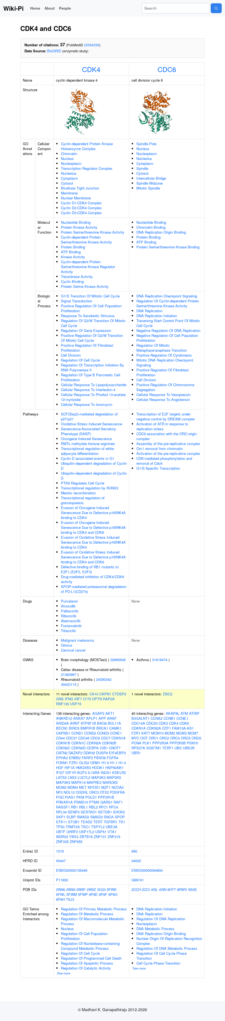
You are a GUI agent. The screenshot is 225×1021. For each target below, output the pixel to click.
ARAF (112, 718)
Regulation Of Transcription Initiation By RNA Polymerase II (92, 367)
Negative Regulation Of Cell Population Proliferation (167, 338)
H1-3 (122, 762)
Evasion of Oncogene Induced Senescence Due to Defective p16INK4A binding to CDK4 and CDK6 (93, 527)
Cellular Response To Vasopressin (163, 394)
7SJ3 (70, 899)
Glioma (66, 645)
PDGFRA (117, 792)
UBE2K (189, 747)
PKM (80, 797)
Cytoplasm (69, 178)
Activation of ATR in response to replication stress (162, 426)
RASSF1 (63, 807)
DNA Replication (149, 310)
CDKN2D (78, 747)
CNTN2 (62, 752)
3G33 (101, 889)
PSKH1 (193, 742)
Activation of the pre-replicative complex (168, 453)
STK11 (61, 821)
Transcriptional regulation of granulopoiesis (83, 500)
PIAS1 (70, 797)
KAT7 (145, 733)
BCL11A (114, 723)
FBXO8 (100, 757)
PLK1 (146, 742)
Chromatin (69, 153)
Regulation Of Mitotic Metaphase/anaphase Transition (161, 348)
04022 (136, 860)
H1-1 (113, 762)
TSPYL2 (98, 826)
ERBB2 (75, 757)
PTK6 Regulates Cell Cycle (82, 483)
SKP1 (60, 816)
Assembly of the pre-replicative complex (168, 443)
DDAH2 (89, 752)
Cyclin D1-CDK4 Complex (81, 202)
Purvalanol (69, 601)
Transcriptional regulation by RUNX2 (89, 488)
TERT (98, 821)
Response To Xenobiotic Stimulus (88, 315)
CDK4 (91, 69)
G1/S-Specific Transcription (158, 468)
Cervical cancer (73, 650)
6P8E (93, 894)
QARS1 (106, 802)
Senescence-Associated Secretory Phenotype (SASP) (88, 431)
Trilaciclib (68, 630)
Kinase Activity (73, 256)
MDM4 (73, 787)
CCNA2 (156, 718)
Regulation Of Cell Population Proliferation (84, 936)
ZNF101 (100, 836)
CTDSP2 (119, 693)
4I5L (154, 889)
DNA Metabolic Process (155, 928)
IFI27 (60, 772)
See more (63, 973)
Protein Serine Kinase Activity (85, 286)
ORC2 (164, 738)
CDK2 (163, 723)
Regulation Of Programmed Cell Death (91, 958)
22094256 (91, 44)
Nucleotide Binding (76, 222)
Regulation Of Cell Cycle (80, 360)
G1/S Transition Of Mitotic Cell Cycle (90, 296)
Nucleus (67, 158)
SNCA (109, 816)
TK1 (122, 821)
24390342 (103, 679)
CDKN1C (78, 742)
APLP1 (91, 718)
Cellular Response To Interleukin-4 (88, 389)
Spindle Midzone (149, 183)
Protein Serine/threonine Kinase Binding (167, 246)
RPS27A (138, 747)
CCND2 (90, 733)
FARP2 (87, 757)
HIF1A (69, 767)
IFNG (69, 698)
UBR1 (136, 752)
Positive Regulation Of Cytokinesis (164, 355)
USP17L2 (86, 831)
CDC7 (105, 738)
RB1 (74, 807)
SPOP (120, 816)
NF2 (59, 792)
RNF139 (62, 703)
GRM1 (95, 762)
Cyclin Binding (72, 281)
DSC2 (167, 693)
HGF (59, 767)
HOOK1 (98, 767)
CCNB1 (169, 718)
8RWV (182, 889)
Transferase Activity (77, 276)
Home (35, 8)
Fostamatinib (71, 625)
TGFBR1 (110, 821)
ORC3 (94, 792)
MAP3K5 (63, 782)
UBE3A (111, 826)
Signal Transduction (76, 300)
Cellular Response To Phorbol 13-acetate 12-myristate (93, 397)
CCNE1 (116, 733)
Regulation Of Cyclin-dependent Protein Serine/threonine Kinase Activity (167, 303)
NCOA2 (118, 787)
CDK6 (184, 723)
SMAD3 (96, 816)
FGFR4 (112, 757)
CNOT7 (114, 747)
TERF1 (167, 747)
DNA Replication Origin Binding (161, 232)
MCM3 (181, 733)
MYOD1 (94, 787)
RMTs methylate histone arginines (88, 443)
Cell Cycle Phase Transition (158, 963)
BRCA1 (102, 728)
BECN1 (62, 728)
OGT (144, 738)
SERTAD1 (89, 811)
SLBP (71, 816)
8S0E (192, 889)
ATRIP (194, 713)
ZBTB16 (86, 836)
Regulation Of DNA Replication (160, 918)
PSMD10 (81, 802)
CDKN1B (63, 742)
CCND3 (103, 733)
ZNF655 (76, 841)
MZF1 (106, 787)
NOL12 (69, 792)
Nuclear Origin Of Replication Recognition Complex (169, 941)
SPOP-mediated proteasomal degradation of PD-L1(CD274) (93, 589)
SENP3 (74, 811)
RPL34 (61, 811)
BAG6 (102, 723)
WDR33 (62, 836)
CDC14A (138, 723)
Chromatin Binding (150, 227)
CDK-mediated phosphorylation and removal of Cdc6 (164, 461)
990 (134, 851)
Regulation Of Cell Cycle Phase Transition (161, 956)
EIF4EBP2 (117, 752)
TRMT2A (73, 826)
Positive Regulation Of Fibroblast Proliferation (87, 348)
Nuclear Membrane (76, 197)
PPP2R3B (178, 742)
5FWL (60, 894)
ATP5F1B (88, 723)
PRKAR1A (64, 802)
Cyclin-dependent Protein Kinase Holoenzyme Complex (87, 146)
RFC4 (113, 807)
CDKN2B (109, 742)
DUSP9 (102, 752)
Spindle (142, 168)
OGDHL (82, 792)
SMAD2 (83, 816)
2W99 (70, 889)
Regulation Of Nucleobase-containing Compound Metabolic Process (90, 946)
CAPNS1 (63, 733)
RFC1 (103, 807)
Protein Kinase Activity (79, 227)
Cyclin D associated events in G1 (87, 458)
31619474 (159, 659)
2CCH (136, 889)
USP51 (100, 831)
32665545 (118, 659)
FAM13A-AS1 (183, 728)
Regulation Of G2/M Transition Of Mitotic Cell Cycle (93, 323)
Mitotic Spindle (148, 188)
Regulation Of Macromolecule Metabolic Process (92, 921)
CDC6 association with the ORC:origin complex (166, 436)
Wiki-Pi (13, 8)
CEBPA (93, 747)
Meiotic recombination (78, 492)
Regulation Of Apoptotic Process (87, 963)
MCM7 (193, 733)
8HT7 (171, 889)
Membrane (69, 193)
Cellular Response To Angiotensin (163, 399)
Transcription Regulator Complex (87, 168)
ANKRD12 (64, 718)
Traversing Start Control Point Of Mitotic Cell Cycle (168, 323)
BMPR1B (87, 728)
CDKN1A (118, 738)
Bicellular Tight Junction (80, 188)
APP (102, 718)
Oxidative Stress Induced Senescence (91, 423)
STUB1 (74, 821)
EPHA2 (62, 757)
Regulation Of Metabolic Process (87, 913)
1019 (60, 851)
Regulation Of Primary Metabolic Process (94, 908)
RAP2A (109, 698)
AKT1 (109, 713)
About (49, 8)
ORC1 (153, 738)
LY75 (87, 698)
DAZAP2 (75, 752)
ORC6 (196, 738)
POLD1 (91, 797)
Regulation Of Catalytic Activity (86, 968)
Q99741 (137, 879)
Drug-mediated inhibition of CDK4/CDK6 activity (92, 579)
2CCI (146, 889)
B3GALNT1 (140, 718)
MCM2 (61, 787)
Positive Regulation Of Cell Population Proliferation (91, 308)
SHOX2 (119, 811)
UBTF (60, 831)
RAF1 (118, 802)
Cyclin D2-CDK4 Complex (81, 207)
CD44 (60, 738)
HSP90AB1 (114, 767)
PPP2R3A (160, 742)
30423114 (68, 684)
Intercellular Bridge (151, 178)
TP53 (60, 826)
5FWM (71, 894)
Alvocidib (68, 606)
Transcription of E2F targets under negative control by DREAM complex (165, 416)
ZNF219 (114, 836)
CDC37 (71, 738)
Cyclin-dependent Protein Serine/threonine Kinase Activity (86, 239)
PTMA (94, 802)
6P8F (103, 894)
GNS (60, 698)
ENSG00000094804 (147, 870)
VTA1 (112, 831)
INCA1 (106, 772)
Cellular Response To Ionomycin (86, 404)
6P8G (112, 894)
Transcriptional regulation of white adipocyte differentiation (87, 451)
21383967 (68, 674)
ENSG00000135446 (71, 870)
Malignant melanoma (77, 640)
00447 (61, 860)
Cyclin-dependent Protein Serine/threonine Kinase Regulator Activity (88, 266)
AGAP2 (98, 713)
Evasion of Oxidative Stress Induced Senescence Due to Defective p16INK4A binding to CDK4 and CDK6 (93, 556)
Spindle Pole (146, 143)
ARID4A (62, 723)
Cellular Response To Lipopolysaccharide (93, 384)
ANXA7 (79, 718)
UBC (178, 747)
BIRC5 (74, 728)
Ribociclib (68, 615)
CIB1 (104, 747)
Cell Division (71, 355)
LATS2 (61, 777)
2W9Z (91, 889)
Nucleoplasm (71, 163)
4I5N (162, 889)
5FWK (112, 889)
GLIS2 (84, 762)
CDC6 (167, 69)
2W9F (81, 889)
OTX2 (104, 792)
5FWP (83, 894)
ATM (184, 713)
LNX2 (72, 777)
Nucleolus (69, 173)
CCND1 (77, 733)
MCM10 (157, 733)
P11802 (62, 879)
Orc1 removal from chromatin (159, 448)
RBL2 (93, 807)
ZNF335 (62, 841)
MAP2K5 (114, 777)
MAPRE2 (94, 782)
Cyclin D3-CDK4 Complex (81, 212)
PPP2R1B (106, 797)
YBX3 (73, 836)
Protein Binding (73, 246)
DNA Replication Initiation (156, 315)
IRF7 (78, 698)
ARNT (75, 723)
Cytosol (67, 183)
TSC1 (85, 826)
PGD (60, 797)
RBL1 (83, 807)
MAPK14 (78, 782)
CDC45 (83, 738)
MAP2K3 (98, 777)
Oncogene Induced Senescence (86, 438)
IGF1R (70, 772)
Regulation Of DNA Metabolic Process (166, 948)
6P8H (60, 899)
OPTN (97, 698)
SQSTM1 (153, 747)
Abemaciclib (70, 620)
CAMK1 (115, 728)
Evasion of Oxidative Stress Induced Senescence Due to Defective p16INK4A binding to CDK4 (93, 542)
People (65, 8)
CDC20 (152, 723)
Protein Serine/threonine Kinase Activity (92, 232)
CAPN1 (105, 693)
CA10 (93, 693)
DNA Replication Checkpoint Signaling (166, 296)
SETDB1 (105, 811)
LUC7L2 (84, 777)
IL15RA (94, 772)
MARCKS (110, 782)
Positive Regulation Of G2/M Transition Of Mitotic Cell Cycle (92, 338)
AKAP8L (172, 713)
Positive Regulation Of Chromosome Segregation (165, 387)
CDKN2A (94, 742)
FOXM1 (62, 762)
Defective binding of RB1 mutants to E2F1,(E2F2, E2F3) (90, 569)
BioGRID (54, 50)
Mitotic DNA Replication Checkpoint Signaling (164, 362)
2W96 (60, 889)
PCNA (136, 742)
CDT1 (166, 728)
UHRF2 (72, 831)
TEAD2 (86, 821)
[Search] (216, 8)
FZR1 (73, 762)
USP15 (75, 703)
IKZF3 (82, 772)
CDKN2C (63, 747)
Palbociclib (69, 610)
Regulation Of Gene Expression (86, 330)
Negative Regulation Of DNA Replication (168, 330)
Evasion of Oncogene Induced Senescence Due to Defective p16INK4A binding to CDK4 (93, 512)
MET (83, 787)
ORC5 (185, 738)
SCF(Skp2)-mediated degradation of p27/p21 (89, 416)
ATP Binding (71, 251)
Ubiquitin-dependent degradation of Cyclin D (94, 466)
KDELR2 (119, 772)
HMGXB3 (83, 767)
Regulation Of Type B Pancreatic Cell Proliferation (90, 377)
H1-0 (105, 762)
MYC (135, 738)
